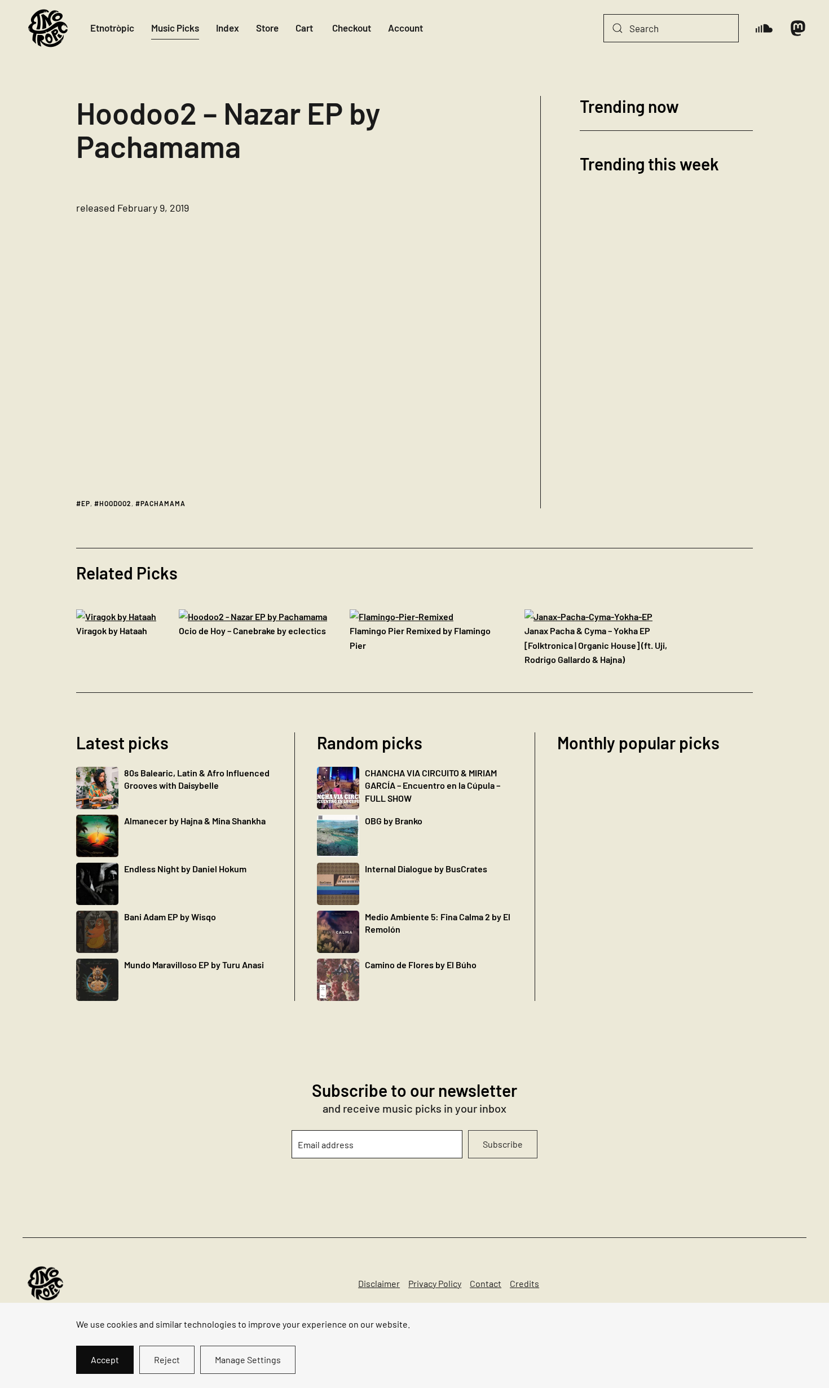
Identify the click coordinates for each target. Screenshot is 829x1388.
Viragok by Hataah (111, 630)
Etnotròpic (112, 27)
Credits (524, 1283)
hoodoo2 (115, 503)
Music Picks (175, 27)
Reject (167, 1359)
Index (227, 27)
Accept (105, 1359)
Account (405, 27)
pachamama (163, 503)
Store (267, 27)
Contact (485, 1283)
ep (85, 503)
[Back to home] (48, 28)
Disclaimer (379, 1283)
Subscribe (503, 1144)
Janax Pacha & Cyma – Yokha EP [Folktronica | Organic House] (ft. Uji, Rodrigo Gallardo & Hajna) (595, 645)
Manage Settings (248, 1359)
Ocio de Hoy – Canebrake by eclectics (252, 630)
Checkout (351, 27)
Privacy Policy (434, 1283)
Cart (304, 27)
